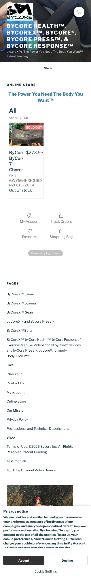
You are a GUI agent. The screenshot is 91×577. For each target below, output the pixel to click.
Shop (11, 438)
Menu (48, 68)
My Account (30, 221)
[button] (79, 12)
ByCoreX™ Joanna (21, 303)
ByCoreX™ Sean (20, 312)
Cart (10, 365)
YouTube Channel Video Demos (31, 470)
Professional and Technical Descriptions (38, 429)
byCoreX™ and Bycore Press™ (30, 321)
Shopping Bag (61, 237)
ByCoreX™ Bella (20, 331)
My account (16, 392)
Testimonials (17, 461)
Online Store (16, 401)
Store (13, 118)
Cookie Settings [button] (45, 571)
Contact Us (15, 383)
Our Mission (16, 410)
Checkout (14, 374)
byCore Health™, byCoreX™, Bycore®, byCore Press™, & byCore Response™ (41, 36)
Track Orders (61, 221)
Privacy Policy (17, 420)
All (25, 118)
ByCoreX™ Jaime (20, 294)
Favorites (30, 237)
